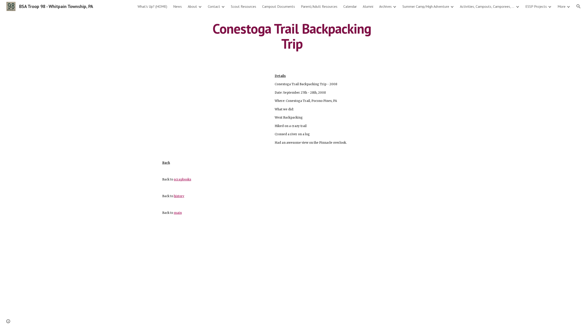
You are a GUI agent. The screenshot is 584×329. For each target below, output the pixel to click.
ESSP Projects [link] (536, 6)
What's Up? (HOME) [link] (152, 6)
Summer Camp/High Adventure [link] (425, 6)
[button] (578, 6)
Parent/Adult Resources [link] (319, 6)
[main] (292, 36)
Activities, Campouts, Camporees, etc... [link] (487, 6)
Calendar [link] (350, 6)
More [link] (562, 6)
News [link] (177, 6)
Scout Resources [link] (243, 6)
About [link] (192, 6)
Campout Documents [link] (278, 6)
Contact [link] (214, 6)
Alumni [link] (368, 6)
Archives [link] (385, 6)
